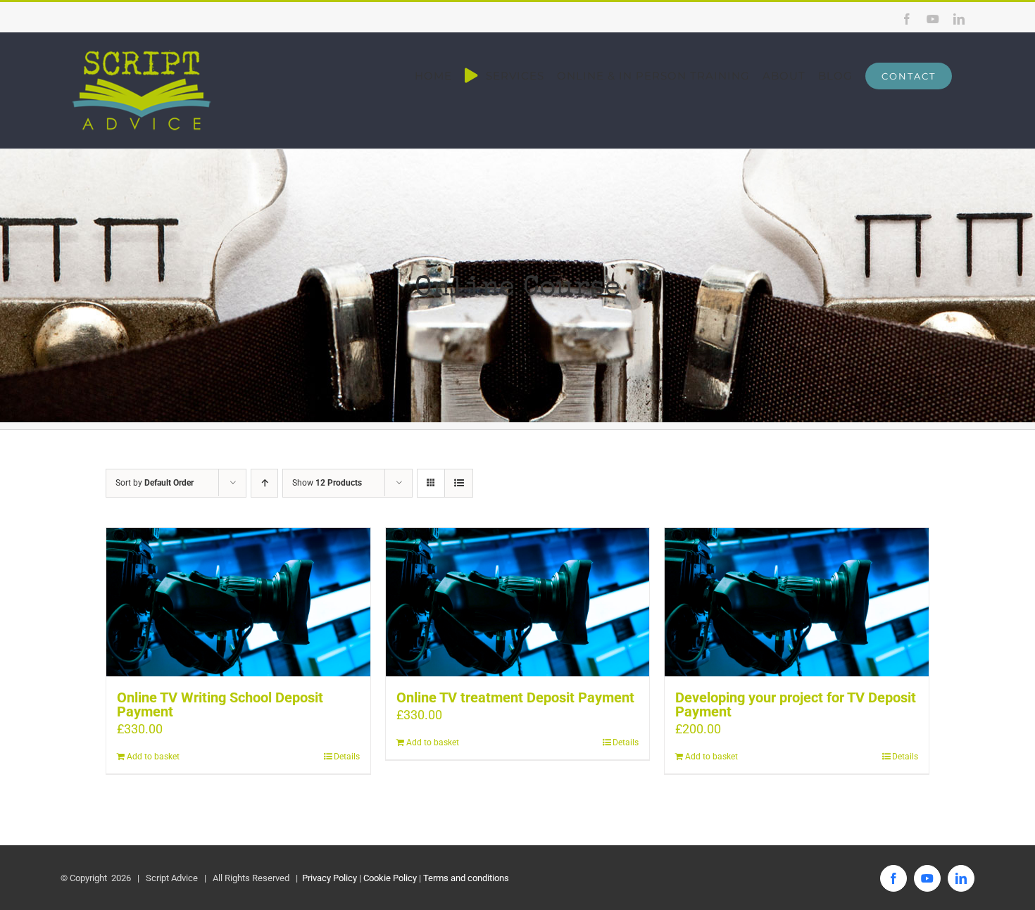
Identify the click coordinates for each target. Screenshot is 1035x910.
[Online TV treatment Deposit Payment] (518, 602)
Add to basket (153, 757)
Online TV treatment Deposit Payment (515, 697)
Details (347, 757)
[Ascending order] (264, 483)
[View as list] (458, 483)
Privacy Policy (328, 878)
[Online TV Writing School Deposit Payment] (238, 602)
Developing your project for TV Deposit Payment (795, 704)
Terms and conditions (466, 878)
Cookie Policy (390, 878)
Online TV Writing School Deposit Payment (220, 704)
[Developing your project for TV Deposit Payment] (797, 602)
